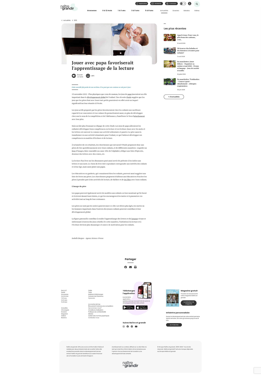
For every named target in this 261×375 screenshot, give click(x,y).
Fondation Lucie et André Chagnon (81, 356)
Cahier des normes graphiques (98, 316)
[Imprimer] (135, 267)
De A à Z (64, 290)
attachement (139, 116)
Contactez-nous (93, 318)
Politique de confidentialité (97, 312)
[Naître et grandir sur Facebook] (128, 326)
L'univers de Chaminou (95, 296)
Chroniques (65, 310)
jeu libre (127, 179)
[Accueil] (69, 7)
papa (129, 94)
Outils (90, 290)
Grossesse (92, 10)
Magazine (64, 314)
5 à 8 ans (149, 10)
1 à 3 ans (122, 10)
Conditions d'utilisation (95, 310)
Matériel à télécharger (95, 294)
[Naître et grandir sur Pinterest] (132, 326)
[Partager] (125, 267)
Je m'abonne (174, 325)
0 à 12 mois (107, 10)
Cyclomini (91, 298)
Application (143, 3)
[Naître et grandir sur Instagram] (124, 326)
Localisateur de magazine (189, 303)
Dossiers (176, 11)
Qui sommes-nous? (95, 308)
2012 (75, 20)
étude (128, 97)
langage (134, 218)
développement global (96, 97)
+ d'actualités (174, 97)
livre (74, 151)
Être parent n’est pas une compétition (100, 306)
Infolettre (158, 3)
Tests (90, 292)
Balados (187, 11)
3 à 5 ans (135, 10)
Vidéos (196, 11)
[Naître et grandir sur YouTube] (136, 326)
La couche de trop (94, 304)
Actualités (164, 11)
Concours (172, 3)
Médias (90, 314)
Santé (63, 292)
